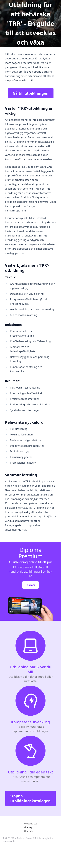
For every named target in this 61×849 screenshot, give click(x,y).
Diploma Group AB (26, 837)
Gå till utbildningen (30, 93)
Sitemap (28, 827)
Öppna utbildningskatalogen (30, 798)
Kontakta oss (30, 823)
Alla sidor (29, 831)
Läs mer (30, 585)
